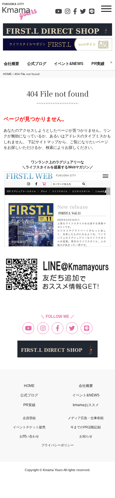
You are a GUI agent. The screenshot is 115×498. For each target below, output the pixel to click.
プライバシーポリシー (57, 445)
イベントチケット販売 (29, 427)
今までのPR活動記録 (85, 427)
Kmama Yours (53, 470)
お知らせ (85, 436)
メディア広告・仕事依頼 (86, 418)
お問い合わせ (29, 436)
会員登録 (29, 418)
